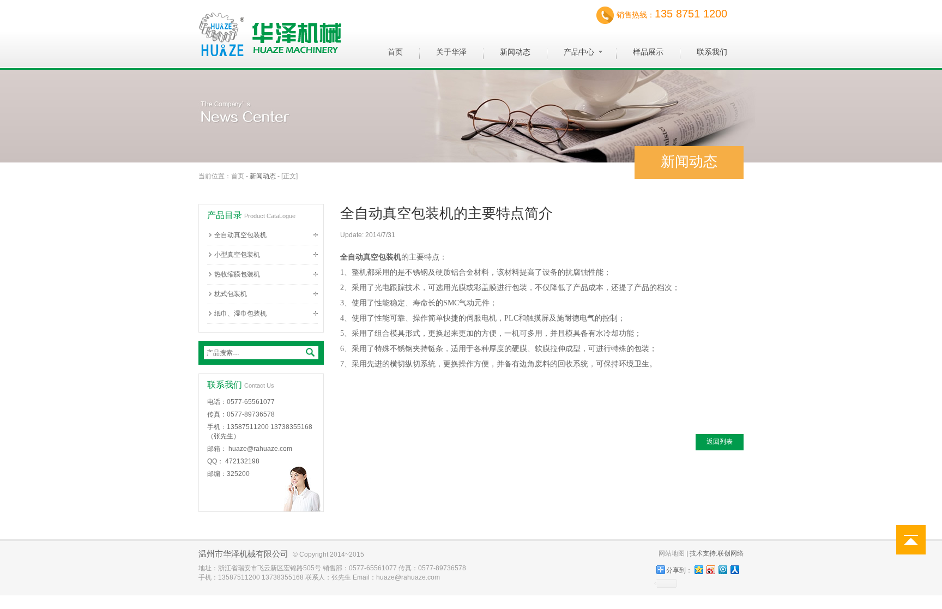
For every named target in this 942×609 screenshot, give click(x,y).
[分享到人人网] (734, 569)
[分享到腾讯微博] (722, 569)
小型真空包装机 (237, 254)
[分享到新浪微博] (710, 569)
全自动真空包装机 (240, 235)
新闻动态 (263, 176)
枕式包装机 (230, 294)
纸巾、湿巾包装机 (240, 313)
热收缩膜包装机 (237, 274)
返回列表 (719, 441)
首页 (237, 176)
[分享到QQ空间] (698, 569)
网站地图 (672, 553)
